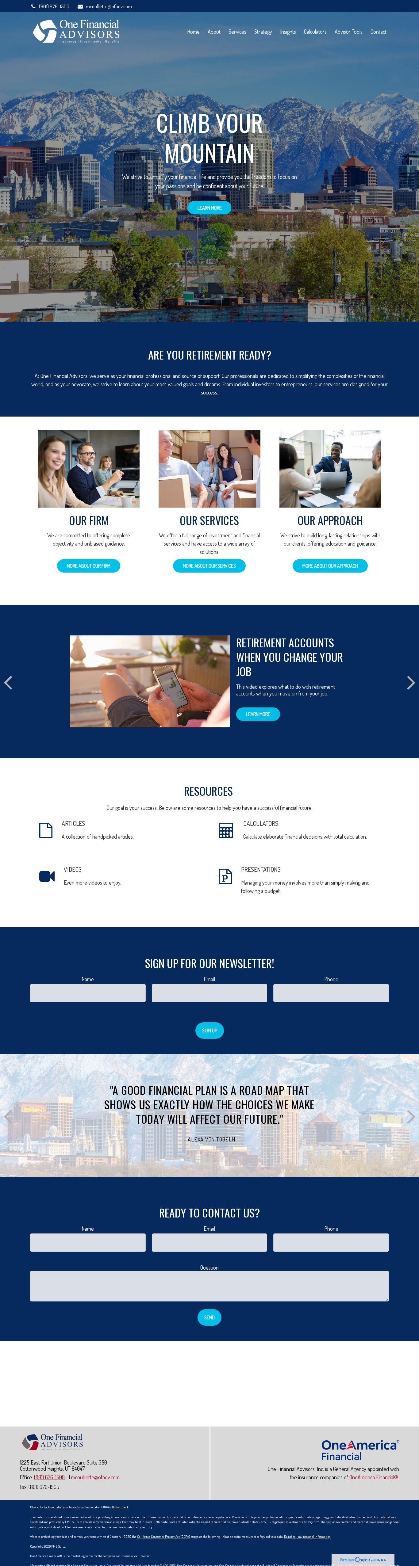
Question (209, 1267)
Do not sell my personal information (307, 1536)
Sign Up (209, 1030)
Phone (331, 979)
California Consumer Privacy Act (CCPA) (163, 1536)
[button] (193, 31)
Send (209, 1317)
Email (209, 979)
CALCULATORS (260, 823)
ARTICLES (73, 823)
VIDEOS (73, 869)
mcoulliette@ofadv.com (109, 6)
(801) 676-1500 (54, 6)
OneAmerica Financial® (373, 1477)
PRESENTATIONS (261, 869)
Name (88, 979)
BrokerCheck (120, 1507)
